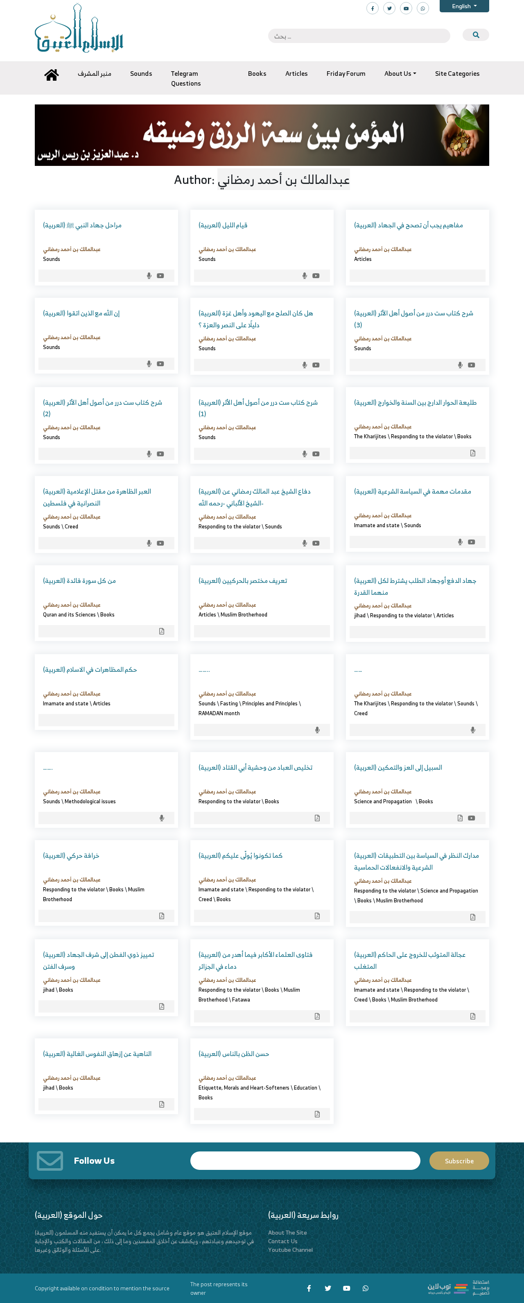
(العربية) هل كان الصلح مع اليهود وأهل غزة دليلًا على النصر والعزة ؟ (256, 319)
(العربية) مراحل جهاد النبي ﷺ (82, 225)
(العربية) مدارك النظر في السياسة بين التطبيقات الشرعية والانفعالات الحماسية (416, 861)
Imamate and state (377, 525)
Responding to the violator (422, 436)
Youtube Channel (290, 1249)
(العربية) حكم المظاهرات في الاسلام (90, 669)
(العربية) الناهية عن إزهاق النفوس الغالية (97, 1053)
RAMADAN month (219, 713)
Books (464, 436)
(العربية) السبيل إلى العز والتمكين (398, 767)
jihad (360, 615)
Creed (71, 526)
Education (305, 1087)
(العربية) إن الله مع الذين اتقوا (81, 313)
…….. (204, 669)
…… (358, 669)
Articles (363, 258)
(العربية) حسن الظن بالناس (234, 1053)
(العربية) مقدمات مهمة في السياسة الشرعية (412, 491)
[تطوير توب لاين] (458, 1287)
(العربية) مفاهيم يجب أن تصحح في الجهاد (408, 225)
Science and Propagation (384, 801)
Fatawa (241, 999)
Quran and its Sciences (69, 614)
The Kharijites (370, 436)
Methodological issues (90, 801)
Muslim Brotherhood (244, 614)
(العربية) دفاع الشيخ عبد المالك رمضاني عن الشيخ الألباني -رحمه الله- (255, 497)
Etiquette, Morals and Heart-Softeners (244, 1087)
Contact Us (283, 1241)
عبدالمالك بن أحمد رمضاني (71, 249)
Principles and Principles (270, 703)
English (462, 6)
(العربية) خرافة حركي (71, 855)
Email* (305, 1157)
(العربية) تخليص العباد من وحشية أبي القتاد (255, 767)
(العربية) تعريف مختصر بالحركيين (243, 580)
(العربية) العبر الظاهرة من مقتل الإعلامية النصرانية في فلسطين (97, 497)
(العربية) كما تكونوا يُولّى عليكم (241, 855)
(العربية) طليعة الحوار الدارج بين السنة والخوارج (415, 402)
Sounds (51, 258)
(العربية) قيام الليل (223, 225)
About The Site (287, 1232)
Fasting (229, 703)
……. (48, 767)
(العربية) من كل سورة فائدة (79, 580)
